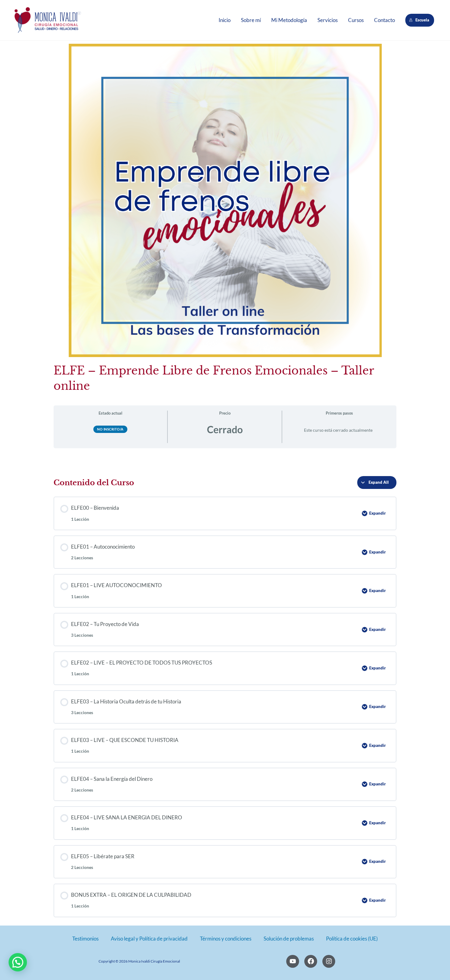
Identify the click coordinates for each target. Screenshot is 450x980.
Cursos (356, 20)
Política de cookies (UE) (352, 938)
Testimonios (85, 938)
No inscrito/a (110, 429)
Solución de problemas (289, 938)
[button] (18, 962)
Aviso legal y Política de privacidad (149, 938)
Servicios (327, 20)
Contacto (384, 20)
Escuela (422, 19)
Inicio (225, 20)
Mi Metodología (289, 20)
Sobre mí (251, 20)
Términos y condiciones (225, 938)
